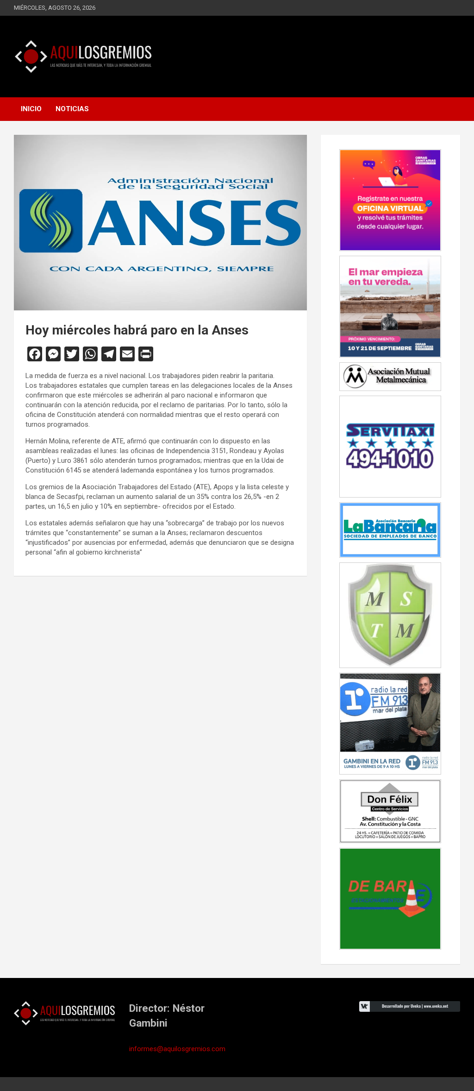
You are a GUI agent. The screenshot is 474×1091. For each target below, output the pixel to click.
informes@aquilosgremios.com (177, 1049)
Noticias (72, 109)
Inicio (31, 109)
